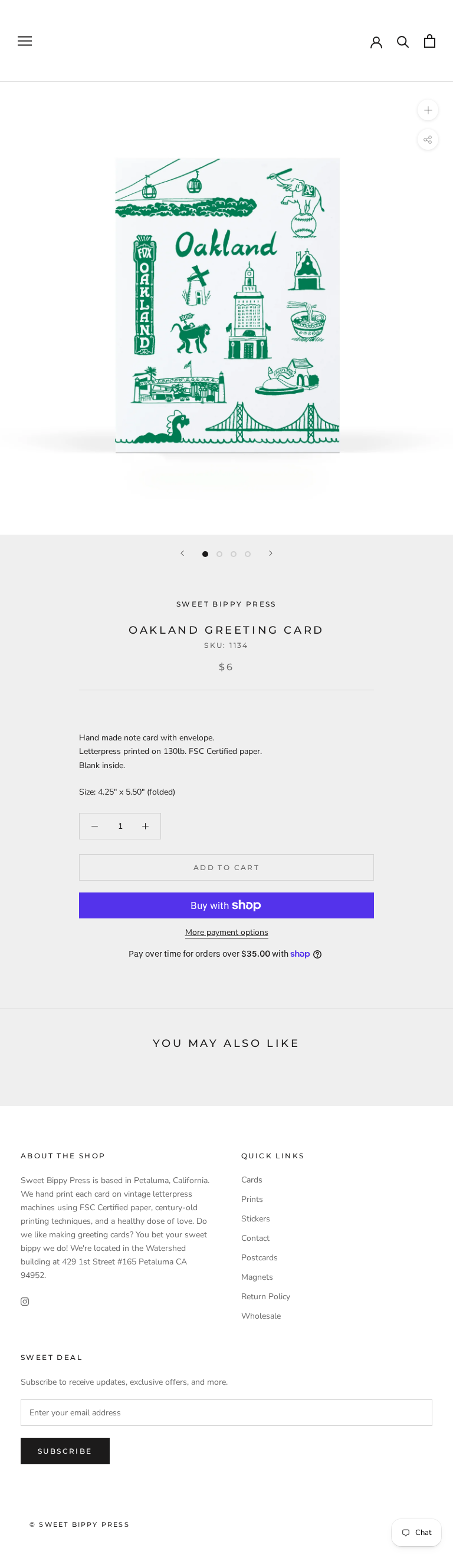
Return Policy (265, 1296)
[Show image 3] (234, 554)
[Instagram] (25, 1301)
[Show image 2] (219, 554)
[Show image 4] (248, 554)
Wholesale (261, 1316)
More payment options (226, 932)
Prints (252, 1199)
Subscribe (65, 1451)
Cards (251, 1179)
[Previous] (182, 553)
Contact (255, 1238)
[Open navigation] (25, 41)
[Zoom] (428, 110)
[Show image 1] (205, 554)
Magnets (257, 1277)
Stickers (255, 1218)
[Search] (403, 41)
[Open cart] (429, 41)
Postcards (259, 1257)
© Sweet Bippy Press (79, 1524)
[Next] (271, 553)
